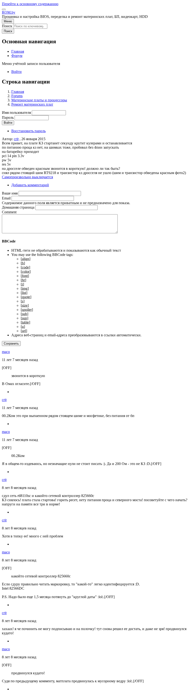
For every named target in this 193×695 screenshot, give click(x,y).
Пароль (8, 117)
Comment (9, 212)
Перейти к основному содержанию (30, 4)
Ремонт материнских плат (32, 104)
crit (16, 139)
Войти (16, 72)
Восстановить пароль (28, 131)
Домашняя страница (18, 207)
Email (6, 198)
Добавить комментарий (30, 185)
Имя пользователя (16, 113)
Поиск (7, 26)
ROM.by (8, 12)
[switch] (4, 9)
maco (6, 352)
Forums (17, 96)
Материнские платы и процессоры (39, 100)
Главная (17, 92)
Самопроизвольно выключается (27, 177)
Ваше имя (10, 193)
